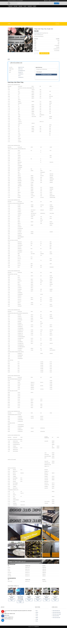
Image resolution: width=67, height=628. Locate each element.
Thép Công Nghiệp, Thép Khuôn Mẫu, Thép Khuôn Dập (20, 597)
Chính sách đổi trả (56, 615)
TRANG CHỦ (10, 6)
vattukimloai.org (20, 77)
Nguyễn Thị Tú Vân (21, 67)
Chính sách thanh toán (57, 612)
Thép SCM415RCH (11, 596)
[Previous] (8, 596)
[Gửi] (38, 3)
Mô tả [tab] (9, 59)
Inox (36, 610)
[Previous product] (58, 24)
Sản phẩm (20, 6)
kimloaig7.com (20, 72)
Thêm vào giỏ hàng (44, 53)
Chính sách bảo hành (56, 617)
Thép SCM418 (29, 596)
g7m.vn (19, 75)
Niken (37, 617)
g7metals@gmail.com (21, 70)
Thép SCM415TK (46, 596)
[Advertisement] (33, 15)
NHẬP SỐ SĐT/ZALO (39, 67)
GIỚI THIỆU (15, 6)
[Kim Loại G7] (12, 3)
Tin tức (25, 6)
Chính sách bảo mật (56, 610)
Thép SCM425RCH (38, 596)
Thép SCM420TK (55, 596)
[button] (56, 3)
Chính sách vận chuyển (57, 614)
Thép (9, 23)
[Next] (59, 596)
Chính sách (30, 6)
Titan (37, 615)
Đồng (37, 614)
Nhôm (37, 612)
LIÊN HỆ (34, 6)
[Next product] (56, 24)
